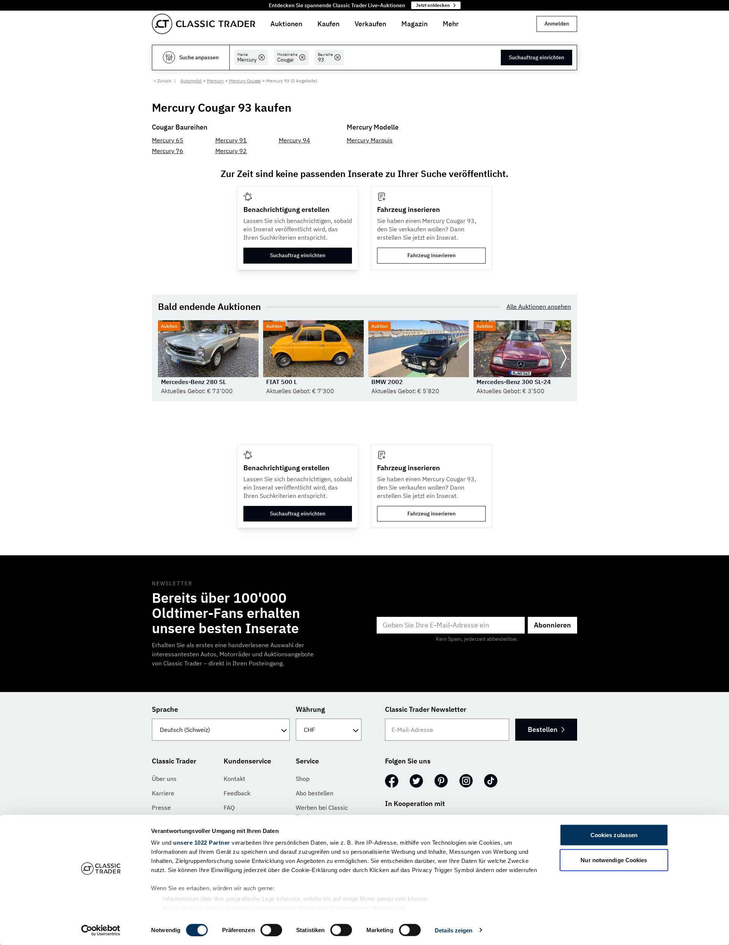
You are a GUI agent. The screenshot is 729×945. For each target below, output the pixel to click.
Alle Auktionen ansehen (539, 306)
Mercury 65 (167, 140)
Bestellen (542, 729)
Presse (161, 807)
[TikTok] (490, 781)
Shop (302, 778)
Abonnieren (552, 625)
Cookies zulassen (614, 835)
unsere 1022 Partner (201, 842)
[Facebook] (391, 781)
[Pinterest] (441, 781)
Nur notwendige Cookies (614, 860)
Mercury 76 (167, 151)
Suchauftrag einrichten (536, 57)
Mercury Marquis (370, 140)
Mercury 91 (231, 140)
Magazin (414, 23)
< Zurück (162, 81)
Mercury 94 (294, 140)
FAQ (229, 807)
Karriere (163, 793)
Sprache (165, 709)
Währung (310, 709)
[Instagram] (466, 781)
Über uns (164, 778)
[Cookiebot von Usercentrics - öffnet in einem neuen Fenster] (101, 930)
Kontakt (234, 778)
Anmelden (556, 23)
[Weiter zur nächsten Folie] (563, 357)
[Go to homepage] (203, 24)
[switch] (271, 930)
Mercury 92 (231, 151)
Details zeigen (453, 930)
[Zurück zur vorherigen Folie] (165, 357)
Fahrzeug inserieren (431, 255)
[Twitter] (416, 781)
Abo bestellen (314, 793)
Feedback (237, 793)
